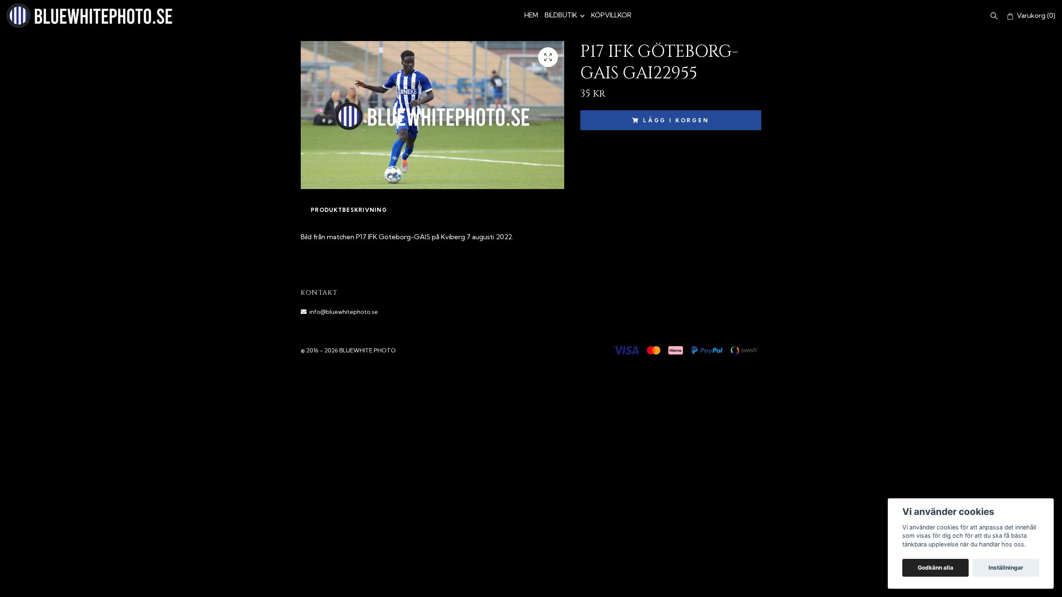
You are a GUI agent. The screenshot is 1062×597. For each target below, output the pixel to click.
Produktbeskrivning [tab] (349, 209)
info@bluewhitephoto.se (343, 311)
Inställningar (1006, 567)
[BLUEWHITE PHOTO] (90, 15)
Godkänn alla (935, 567)
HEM (531, 15)
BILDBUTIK (561, 15)
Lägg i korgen (676, 120)
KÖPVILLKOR (611, 15)
